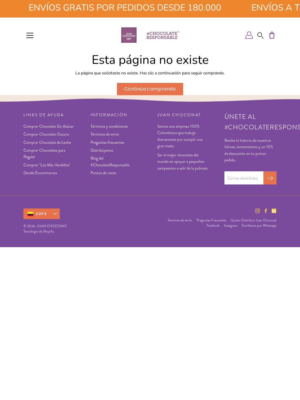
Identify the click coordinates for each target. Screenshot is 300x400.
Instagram (230, 225)
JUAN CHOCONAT (52, 226)
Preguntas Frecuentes (211, 220)
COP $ (41, 213)
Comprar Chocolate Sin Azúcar (48, 126)
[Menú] (29, 35)
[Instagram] (257, 210)
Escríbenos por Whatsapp (259, 225)
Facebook (213, 225)
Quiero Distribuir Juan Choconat (254, 220)
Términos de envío (105, 134)
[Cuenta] (249, 35)
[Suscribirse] (270, 177)
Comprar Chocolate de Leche (47, 142)
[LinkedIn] (274, 210)
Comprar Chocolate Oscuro (46, 134)
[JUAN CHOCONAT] (150, 35)
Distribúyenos (102, 150)
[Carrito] (272, 35)
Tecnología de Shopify (38, 231)
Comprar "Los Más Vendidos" (46, 165)
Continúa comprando (150, 89)
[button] (260, 35)
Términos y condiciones (109, 126)
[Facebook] (265, 210)
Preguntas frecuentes (107, 142)
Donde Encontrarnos (40, 173)
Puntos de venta (103, 173)
